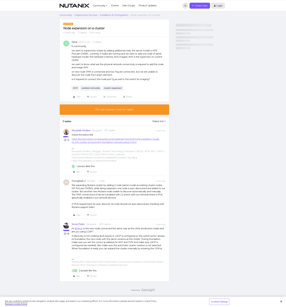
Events (115, 5)
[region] (143, 302)
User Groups (128, 5)
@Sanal (78, 228)
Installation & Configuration (114, 15)
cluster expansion (113, 88)
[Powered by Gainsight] (143, 291)
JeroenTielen (78, 224)
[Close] (281, 301)
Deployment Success (86, 15)
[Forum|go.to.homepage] (74, 6)
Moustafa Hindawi (81, 130)
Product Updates (147, 5)
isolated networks (91, 88)
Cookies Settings (219, 301)
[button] (199, 6)
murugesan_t (79, 181)
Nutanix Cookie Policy (16, 304)
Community (66, 15)
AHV (75, 88)
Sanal (74, 42)
